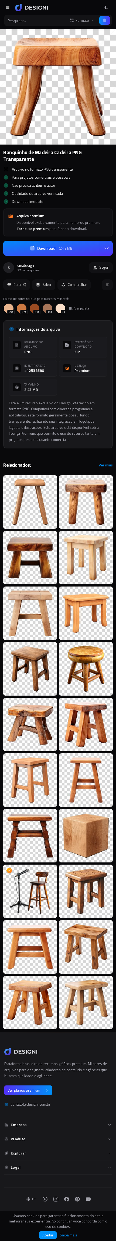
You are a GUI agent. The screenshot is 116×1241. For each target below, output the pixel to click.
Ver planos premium (24, 1090)
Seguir (104, 267)
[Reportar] (107, 284)
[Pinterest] (77, 1199)
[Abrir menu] (7, 7)
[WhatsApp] (45, 1199)
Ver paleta (81, 308)
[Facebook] (66, 1199)
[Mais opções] (106, 248)
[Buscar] (104, 20)
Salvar (47, 284)
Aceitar (47, 1235)
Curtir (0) (19, 284)
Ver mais (106, 465)
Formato (82, 20)
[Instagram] (56, 1199)
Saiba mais (68, 1235)
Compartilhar (77, 284)
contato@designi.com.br (30, 1104)
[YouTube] (88, 1199)
